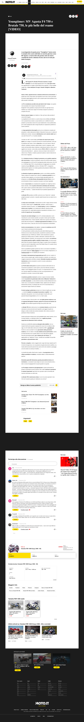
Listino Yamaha (41, 590)
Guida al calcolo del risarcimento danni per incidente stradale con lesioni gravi (69, 333)
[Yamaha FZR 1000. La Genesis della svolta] (49, 630)
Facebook (17, 587)
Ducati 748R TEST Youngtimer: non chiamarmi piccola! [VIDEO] (35, 402)
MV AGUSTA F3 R (38, 665)
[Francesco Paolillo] (12, 53)
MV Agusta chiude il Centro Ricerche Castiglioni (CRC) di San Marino (22, 666)
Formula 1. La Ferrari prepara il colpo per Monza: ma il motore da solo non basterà (69, 205)
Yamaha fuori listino (51, 590)
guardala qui (51, 328)
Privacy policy (16, 709)
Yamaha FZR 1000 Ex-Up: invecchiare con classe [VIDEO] (33, 409)
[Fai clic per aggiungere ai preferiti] (73, 16)
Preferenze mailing (66, 709)
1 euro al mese (51, 385)
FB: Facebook (12, 60)
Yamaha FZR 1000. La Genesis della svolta (47, 636)
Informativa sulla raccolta (5, 720)
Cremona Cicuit (25, 252)
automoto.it (32, 716)
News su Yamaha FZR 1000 (47, 587)
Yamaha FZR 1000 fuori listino (29, 590)
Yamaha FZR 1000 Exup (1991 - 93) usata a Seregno (15, 613)
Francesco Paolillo (12, 58)
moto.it (39, 716)
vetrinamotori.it (50, 716)
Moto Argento (35, 250)
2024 (30, 421)
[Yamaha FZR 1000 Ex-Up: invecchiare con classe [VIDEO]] (54, 410)
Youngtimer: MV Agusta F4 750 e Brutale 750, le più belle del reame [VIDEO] (15, 637)
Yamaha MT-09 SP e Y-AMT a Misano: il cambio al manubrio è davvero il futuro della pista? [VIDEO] (69, 159)
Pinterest (30, 587)
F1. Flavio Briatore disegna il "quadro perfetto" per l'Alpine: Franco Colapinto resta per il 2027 (69, 214)
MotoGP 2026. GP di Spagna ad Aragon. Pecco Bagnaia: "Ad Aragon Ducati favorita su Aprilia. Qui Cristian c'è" (69, 472)
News (43, 639)
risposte (27, 509)
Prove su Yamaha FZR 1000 (14, 590)
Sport (28, 681)
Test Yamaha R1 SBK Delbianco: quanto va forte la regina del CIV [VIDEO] (69, 169)
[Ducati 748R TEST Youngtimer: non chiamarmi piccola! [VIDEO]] (54, 403)
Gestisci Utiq (59, 709)
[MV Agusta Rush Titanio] (61, 658)
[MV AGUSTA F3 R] (42, 658)
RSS (49, 709)
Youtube (11, 587)
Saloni (39, 681)
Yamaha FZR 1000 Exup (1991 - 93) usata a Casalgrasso (31, 613)
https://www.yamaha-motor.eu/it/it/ (68, 549)
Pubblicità (42, 709)
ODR (46, 709)
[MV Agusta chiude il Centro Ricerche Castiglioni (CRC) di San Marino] (22, 658)
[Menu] (3, 2)
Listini (49, 681)
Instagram (37, 587)
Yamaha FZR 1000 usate (16, 599)
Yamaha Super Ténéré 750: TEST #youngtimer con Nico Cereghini (35, 395)
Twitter (23, 587)
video (25, 421)
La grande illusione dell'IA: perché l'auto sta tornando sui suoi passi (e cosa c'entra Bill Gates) (69, 193)
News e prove (19, 681)
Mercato (60, 681)
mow (44, 716)
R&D (15, 662)
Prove (10, 16)
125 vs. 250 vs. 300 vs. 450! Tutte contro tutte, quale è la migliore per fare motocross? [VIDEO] (68, 149)
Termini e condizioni (24, 709)
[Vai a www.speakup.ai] (55, 73)
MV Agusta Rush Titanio (59, 665)
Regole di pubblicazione (34, 709)
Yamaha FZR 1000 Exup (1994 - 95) (31, 548)
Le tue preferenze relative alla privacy (17, 720)
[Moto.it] (10, 2)
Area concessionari (79, 3)
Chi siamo (53, 709)
